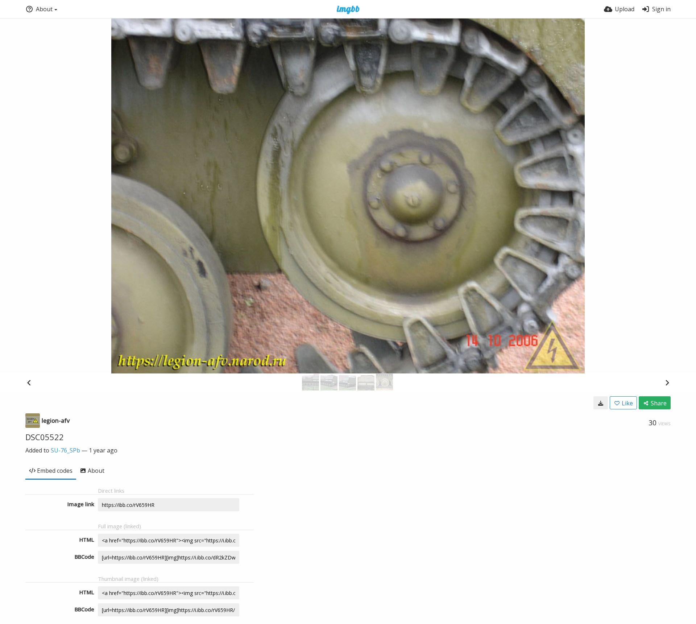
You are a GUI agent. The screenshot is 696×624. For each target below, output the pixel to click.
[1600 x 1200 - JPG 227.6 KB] (600, 402)
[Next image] (667, 382)
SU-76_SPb (65, 450)
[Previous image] (29, 382)
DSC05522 (44, 436)
